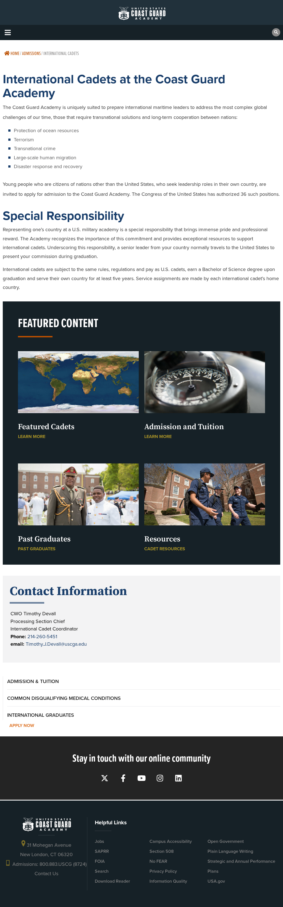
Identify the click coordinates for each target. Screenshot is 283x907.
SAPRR (102, 851)
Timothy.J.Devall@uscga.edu (56, 644)
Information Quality (168, 881)
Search (102, 871)
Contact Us (46, 873)
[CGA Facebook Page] (123, 778)
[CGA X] (104, 778)
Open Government (226, 841)
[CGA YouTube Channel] (141, 778)
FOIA (100, 861)
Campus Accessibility (171, 841)
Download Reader (112, 881)
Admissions (31, 53)
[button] (7, 32)
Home (14, 53)
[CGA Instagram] (160, 778)
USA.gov (216, 881)
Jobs (99, 841)
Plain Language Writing (230, 851)
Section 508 (162, 851)
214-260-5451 (42, 636)
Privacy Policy (163, 871)
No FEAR (158, 861)
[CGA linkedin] (178, 778)
